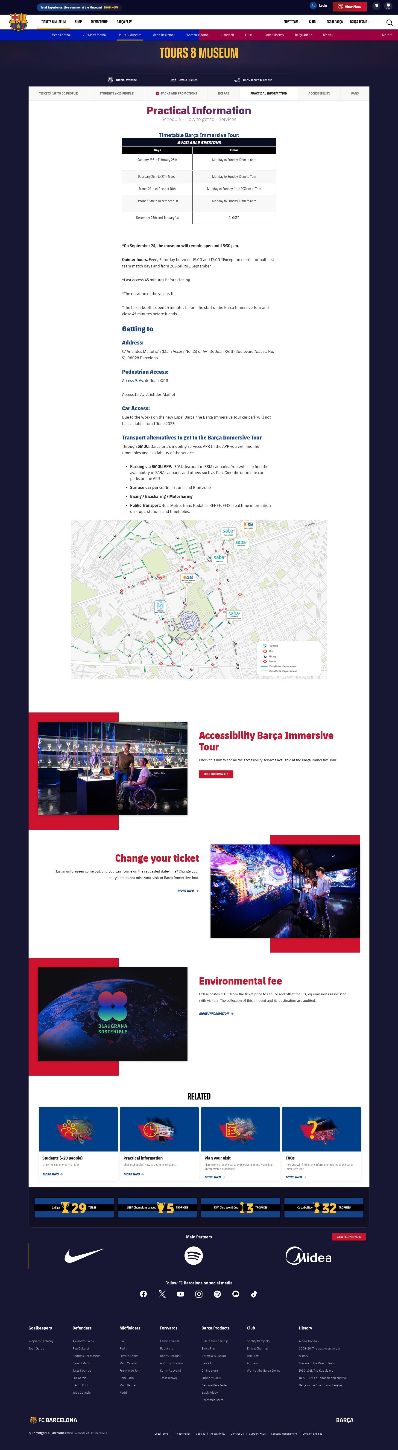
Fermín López (129, 1356)
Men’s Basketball (163, 35)
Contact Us (237, 1433)
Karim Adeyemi (170, 1370)
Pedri (123, 1348)
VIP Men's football (95, 35)
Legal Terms (161, 1433)
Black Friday (210, 1392)
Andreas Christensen (87, 1356)
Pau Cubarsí (81, 1348)
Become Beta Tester (215, 1385)
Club (312, 22)
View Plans (353, 6)
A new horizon (309, 1341)
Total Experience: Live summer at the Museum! (79, 7)
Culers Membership (215, 1341)
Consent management (284, 1433)
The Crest (253, 1356)
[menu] (388, 6)
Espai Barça (335, 22)
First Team (291, 22)
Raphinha (166, 1348)
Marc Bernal (128, 1385)
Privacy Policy (182, 1433)
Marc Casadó (128, 1363)
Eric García (79, 1378)
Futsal (249, 35)
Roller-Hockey (274, 35)
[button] (112, 768)
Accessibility (218, 1433)
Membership (99, 22)
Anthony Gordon (171, 1363)
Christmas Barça (212, 1400)
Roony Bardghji (170, 1356)
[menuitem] (388, 5)
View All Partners (349, 1236)
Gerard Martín (82, 1363)
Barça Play (124, 22)
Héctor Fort (80, 1385)
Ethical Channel (257, 1348)
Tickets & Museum (53, 22)
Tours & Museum (130, 35)
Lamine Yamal (169, 1341)
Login (320, 6)
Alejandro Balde (83, 1341)
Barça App (208, 1363)
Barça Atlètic (303, 35)
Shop (78, 22)
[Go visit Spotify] (194, 1255)
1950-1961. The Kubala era (316, 1370)
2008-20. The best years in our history (319, 1352)
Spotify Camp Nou (259, 1341)
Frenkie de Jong (130, 1370)
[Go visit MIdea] (308, 1255)
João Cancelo (82, 1392)
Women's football (198, 35)
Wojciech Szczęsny (41, 1341)
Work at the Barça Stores (263, 1370)
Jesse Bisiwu (168, 1378)
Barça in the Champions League (320, 1385)
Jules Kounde (82, 1370)
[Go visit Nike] (84, 1255)
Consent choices (312, 1433)
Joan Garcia (36, 1348)
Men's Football (62, 35)
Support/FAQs (211, 1378)
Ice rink (328, 35)
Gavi (122, 1341)
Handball (227, 35)
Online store (210, 1370)
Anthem (252, 1363)
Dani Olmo (127, 1378)
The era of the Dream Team (317, 1363)
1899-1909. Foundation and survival (323, 1378)
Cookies (200, 1433)
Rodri (123, 1392)
